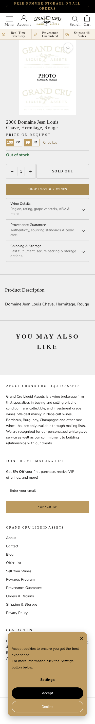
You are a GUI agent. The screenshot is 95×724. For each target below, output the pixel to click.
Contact (12, 546)
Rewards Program (20, 579)
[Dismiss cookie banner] (81, 639)
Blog (9, 554)
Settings (47, 680)
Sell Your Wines (18, 571)
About (11, 537)
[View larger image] (68, 47)
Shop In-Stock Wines (47, 189)
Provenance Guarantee (24, 587)
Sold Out (62, 171)
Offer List (13, 562)
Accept (47, 693)
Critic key (50, 142)
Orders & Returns (20, 596)
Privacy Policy (17, 612)
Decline (47, 707)
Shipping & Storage (21, 604)
